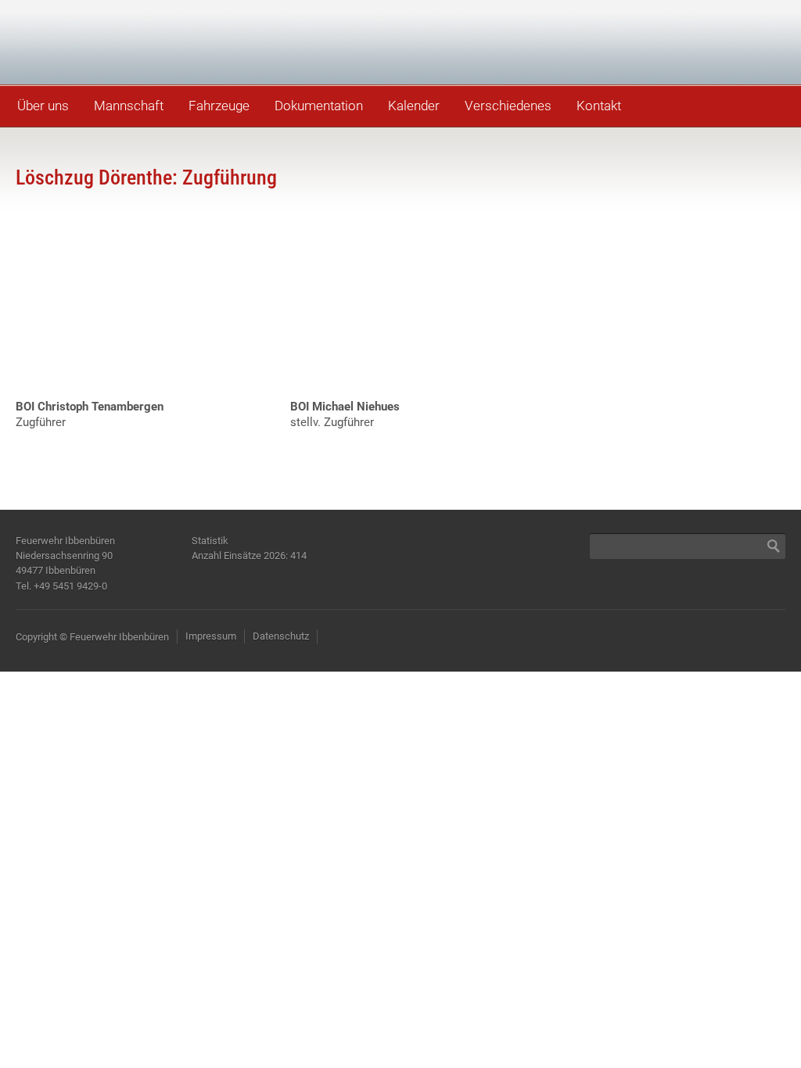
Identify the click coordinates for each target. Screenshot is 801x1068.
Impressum (210, 636)
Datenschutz (281, 636)
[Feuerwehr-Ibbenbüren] (125, 41)
